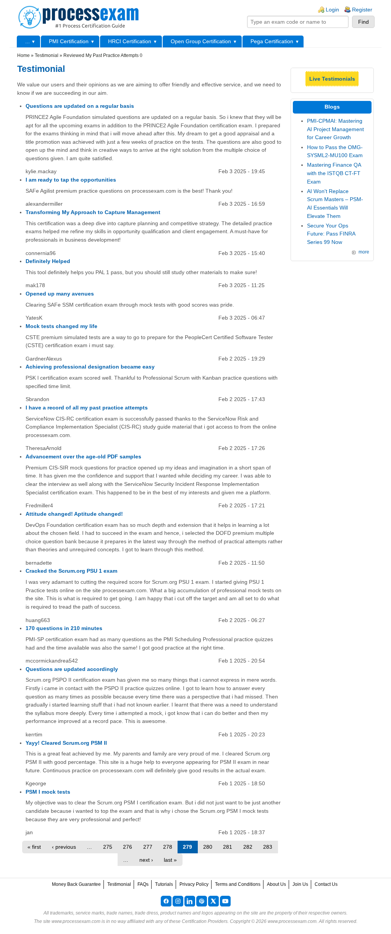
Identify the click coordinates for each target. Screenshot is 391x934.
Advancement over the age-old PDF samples (83, 456)
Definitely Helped (48, 261)
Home (23, 55)
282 (247, 847)
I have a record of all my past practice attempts (87, 407)
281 (227, 847)
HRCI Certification (129, 41)
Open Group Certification (201, 41)
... (27, 41)
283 (267, 847)
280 (207, 847)
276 (127, 847)
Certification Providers (205, 921)
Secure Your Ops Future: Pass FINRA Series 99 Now (331, 234)
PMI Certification (69, 41)
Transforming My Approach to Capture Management (93, 212)
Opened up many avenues (60, 294)
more (364, 252)
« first (34, 847)
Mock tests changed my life (61, 326)
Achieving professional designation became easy (90, 367)
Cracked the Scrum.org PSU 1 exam (71, 571)
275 (107, 847)
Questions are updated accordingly (72, 669)
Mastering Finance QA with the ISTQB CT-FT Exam (334, 173)
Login (332, 9)
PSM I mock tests (48, 792)
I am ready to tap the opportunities (71, 180)
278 (167, 847)
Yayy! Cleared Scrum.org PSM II (66, 743)
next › (146, 860)
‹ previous (64, 847)
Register (362, 9)
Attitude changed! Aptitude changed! (74, 514)
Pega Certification (271, 41)
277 (147, 847)
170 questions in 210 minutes (64, 628)
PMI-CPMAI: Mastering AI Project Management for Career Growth (335, 129)
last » (170, 860)
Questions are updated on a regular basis (80, 106)
